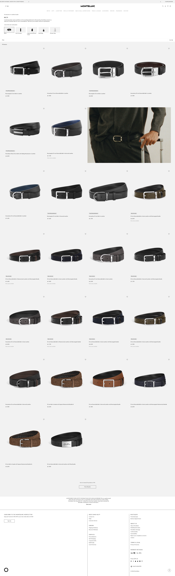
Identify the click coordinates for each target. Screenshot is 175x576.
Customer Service (93, 520)
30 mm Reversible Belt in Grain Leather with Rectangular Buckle (62, 279)
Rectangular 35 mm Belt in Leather (13, 93)
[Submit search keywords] (163, 6)
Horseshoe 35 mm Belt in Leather (97, 216)
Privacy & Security (135, 544)
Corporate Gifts (92, 540)
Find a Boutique (134, 516)
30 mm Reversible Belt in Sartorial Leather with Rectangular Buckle (146, 279)
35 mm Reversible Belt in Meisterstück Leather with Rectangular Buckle (64, 341)
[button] (165, 6)
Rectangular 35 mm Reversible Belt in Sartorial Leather (60, 153)
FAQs (90, 518)
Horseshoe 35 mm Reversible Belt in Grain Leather (101, 279)
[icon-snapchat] (135, 561)
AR (5, 6)
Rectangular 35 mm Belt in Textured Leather (57, 216)
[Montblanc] (88, 6)
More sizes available (9, 283)
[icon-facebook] (133, 561)
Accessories (7, 14)
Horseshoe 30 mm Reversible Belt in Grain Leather (17, 341)
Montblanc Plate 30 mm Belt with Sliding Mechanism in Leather (20, 153)
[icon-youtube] (139, 561)
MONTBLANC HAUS (135, 527)
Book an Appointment (136, 518)
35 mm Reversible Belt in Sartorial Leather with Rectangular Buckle (104, 404)
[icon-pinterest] (142, 561)
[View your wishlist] (167, 6)
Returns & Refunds (93, 529)
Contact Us (91, 516)
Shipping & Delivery (93, 527)
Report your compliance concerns (138, 535)
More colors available (51, 158)
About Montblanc (135, 525)
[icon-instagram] (131, 561)
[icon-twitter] (137, 561)
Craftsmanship (134, 531)
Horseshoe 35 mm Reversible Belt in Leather (57, 93)
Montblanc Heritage (135, 529)
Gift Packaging (92, 538)
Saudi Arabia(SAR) (137, 566)
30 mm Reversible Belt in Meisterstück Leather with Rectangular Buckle (22, 279)
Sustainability (134, 533)
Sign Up (9, 520)
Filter (3, 40)
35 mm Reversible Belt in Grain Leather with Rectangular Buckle (145, 216)
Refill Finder (91, 542)
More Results (87, 486)
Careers (132, 537)
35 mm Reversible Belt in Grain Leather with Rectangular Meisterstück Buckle (149, 404)
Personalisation (92, 536)
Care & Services (92, 544)
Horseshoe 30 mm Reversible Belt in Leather (141, 93)
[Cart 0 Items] (170, 6)
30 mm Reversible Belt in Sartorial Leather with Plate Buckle (61, 464)
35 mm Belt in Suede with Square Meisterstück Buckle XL (18, 464)
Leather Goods (14, 14)
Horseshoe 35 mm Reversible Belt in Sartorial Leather (18, 404)
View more (88, 504)
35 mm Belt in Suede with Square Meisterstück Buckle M (60, 404)
